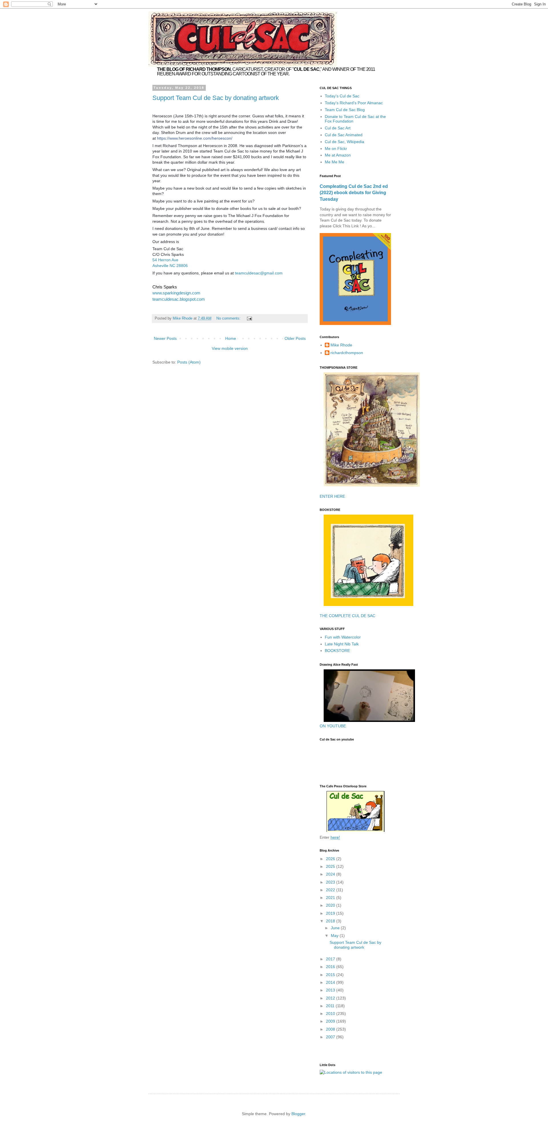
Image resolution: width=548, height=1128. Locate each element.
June (336, 928)
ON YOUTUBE (333, 726)
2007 (331, 1037)
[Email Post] (249, 318)
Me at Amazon (338, 155)
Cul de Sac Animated (343, 135)
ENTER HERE (332, 496)
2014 (331, 982)
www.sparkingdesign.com (176, 292)
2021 (331, 897)
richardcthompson (347, 352)
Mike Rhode (341, 345)
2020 (331, 905)
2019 (331, 913)
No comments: (229, 318)
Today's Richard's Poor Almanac (354, 103)
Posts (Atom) (189, 362)
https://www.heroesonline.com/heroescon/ (194, 138)
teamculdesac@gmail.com (259, 273)
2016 (331, 966)
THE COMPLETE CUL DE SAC (347, 615)
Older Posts (295, 338)
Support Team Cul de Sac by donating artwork (215, 97)
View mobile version (230, 348)
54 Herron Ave (165, 260)
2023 (331, 882)
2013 (331, 990)
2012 (331, 998)
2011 (331, 1005)
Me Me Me (334, 162)
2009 (331, 1021)
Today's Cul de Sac (342, 96)
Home (230, 338)
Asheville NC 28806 (170, 265)
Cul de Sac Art (337, 128)
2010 (331, 1013)
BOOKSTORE (337, 650)
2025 (331, 866)
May (335, 935)
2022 (331, 890)
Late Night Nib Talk (342, 644)
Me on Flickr (336, 148)
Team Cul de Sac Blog (345, 109)
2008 (331, 1029)
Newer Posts (165, 338)
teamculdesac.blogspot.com (178, 299)
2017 (331, 959)
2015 (331, 974)
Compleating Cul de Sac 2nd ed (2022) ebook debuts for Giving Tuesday (354, 193)
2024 (331, 874)
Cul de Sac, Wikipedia (344, 141)
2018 (331, 921)
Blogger (298, 1113)
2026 (331, 858)
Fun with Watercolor (343, 637)
